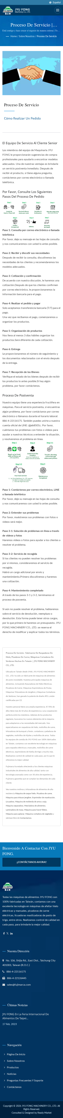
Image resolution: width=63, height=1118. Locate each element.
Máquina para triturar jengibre (18, 798)
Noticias (11, 1074)
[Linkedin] (11, 934)
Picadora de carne (44, 793)
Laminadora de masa (14, 810)
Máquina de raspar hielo (25, 793)
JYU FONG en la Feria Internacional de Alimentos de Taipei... (25, 1016)
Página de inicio (16, 1054)
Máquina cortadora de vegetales (38, 814)
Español (57, 2)
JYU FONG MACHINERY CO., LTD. (39, 1106)
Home (13, 36)
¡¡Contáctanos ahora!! (32, 862)
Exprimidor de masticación (43, 798)
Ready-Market (44, 1113)
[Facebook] (4, 934)
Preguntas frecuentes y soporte (25, 1080)
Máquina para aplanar (15, 814)
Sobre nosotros (27, 36)
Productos (13, 1067)
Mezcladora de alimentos (34, 806)
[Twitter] (7, 934)
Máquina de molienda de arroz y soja (30, 802)
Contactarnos (25, 818)
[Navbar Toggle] (57, 10)
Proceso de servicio (47, 36)
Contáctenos (14, 1087)
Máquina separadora (14, 806)
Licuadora (10, 802)
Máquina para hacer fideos (35, 810)
